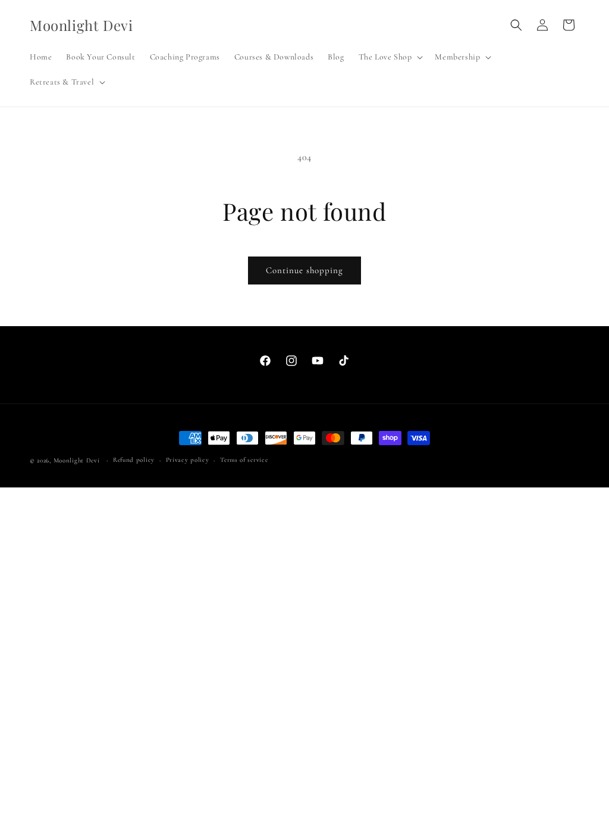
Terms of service (244, 460)
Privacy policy (187, 460)
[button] (389, 57)
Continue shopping (304, 270)
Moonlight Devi (77, 460)
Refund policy (134, 460)
